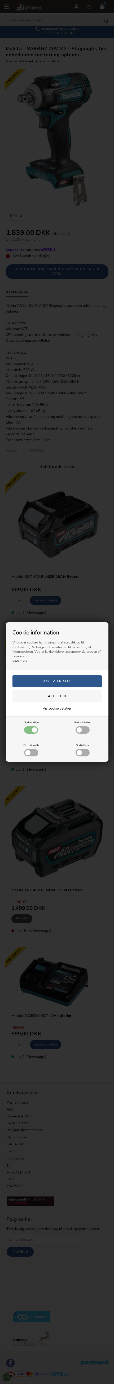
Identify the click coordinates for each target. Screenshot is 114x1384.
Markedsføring (82, 722)
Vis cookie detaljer (57, 708)
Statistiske (82, 745)
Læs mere (19, 661)
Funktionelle (31, 745)
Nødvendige (31, 722)
